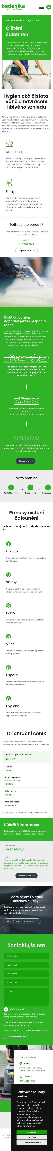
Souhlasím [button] (31, 1132)
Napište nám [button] (25, 250)
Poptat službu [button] (25, 875)
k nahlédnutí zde (40, 1030)
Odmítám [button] (32, 1137)
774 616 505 (26, 244)
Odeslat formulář (14, 1037)
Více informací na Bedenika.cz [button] (21, 921)
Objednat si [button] (24, 461)
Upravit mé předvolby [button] (32, 1142)
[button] (48, 7)
